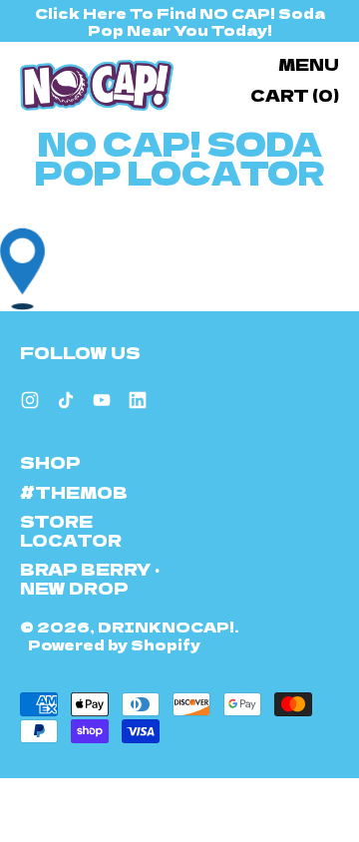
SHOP (50, 462)
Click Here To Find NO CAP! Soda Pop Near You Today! (180, 21)
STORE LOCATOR (71, 530)
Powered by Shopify (114, 643)
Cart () (294, 98)
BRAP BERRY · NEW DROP (90, 578)
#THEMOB (74, 492)
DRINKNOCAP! (166, 626)
